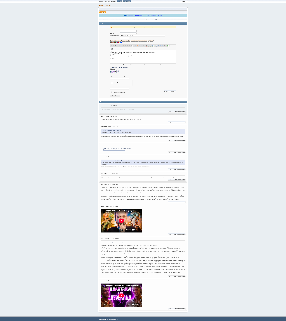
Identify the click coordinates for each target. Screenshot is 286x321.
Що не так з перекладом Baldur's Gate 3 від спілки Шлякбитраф (117, 148)
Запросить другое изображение (123, 74)
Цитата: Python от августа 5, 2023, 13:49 (112, 130)
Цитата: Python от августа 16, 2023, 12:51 (112, 160)
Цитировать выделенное (179, 111)
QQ (170, 111)
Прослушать (112, 74)
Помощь (181, 318)
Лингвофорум (105, 5)
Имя (111, 31)
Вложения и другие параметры (120, 67)
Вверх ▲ (186, 318)
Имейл (112, 33)
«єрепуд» (138, 135)
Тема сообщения (114, 35)
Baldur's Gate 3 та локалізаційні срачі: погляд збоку (114, 149)
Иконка (112, 38)
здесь (144, 15)
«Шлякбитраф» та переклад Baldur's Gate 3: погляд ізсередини (114, 242)
